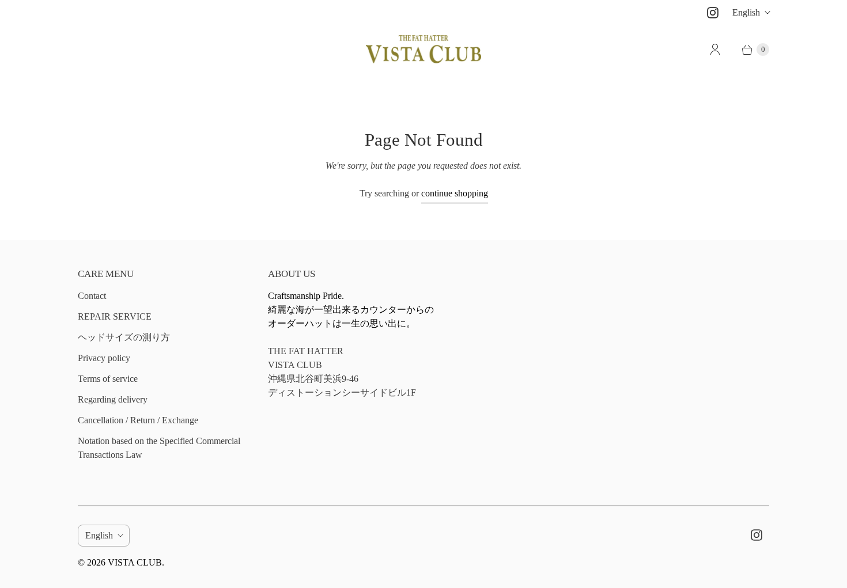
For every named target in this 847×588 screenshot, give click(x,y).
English (746, 12)
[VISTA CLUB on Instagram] (712, 12)
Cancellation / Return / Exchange (138, 420)
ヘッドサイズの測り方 (124, 337)
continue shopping (454, 193)
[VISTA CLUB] (423, 49)
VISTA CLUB (135, 562)
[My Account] (715, 49)
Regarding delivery (113, 399)
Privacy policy (104, 358)
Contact (92, 296)
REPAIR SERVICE (115, 316)
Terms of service (108, 379)
